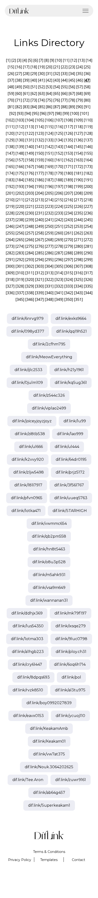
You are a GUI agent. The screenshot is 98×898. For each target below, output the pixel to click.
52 (41, 86)
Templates (49, 860)
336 (10, 292)
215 (59, 199)
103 (20, 120)
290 (88, 253)
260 (59, 233)
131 (29, 140)
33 (64, 73)
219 (10, 206)
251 (59, 226)
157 (20, 160)
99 (66, 113)
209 (88, 193)
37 (11, 80)
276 (39, 246)
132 (39, 140)
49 (18, 86)
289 (78, 253)
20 (49, 67)
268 (49, 239)
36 (87, 73)
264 (10, 239)
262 (78, 233)
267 (39, 239)
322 (49, 279)
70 (11, 100)
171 (68, 166)
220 (20, 206)
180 (68, 173)
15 (11, 67)
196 (49, 186)
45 (72, 80)
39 (26, 80)
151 (49, 153)
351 (78, 299)
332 (59, 286)
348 (49, 299)
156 (10, 160)
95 (35, 113)
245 (88, 219)
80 (87, 100)
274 (20, 246)
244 (78, 219)
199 (78, 186)
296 (59, 259)
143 (59, 146)
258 (39, 233)
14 (89, 60)
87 (56, 106)
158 (29, 160)
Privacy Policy (19, 860)
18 (34, 67)
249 (39, 226)
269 (59, 239)
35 (79, 73)
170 (59, 166)
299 (88, 259)
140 (29, 146)
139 (20, 146)
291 (10, 259)
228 (10, 213)
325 (78, 279)
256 (20, 233)
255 (10, 233)
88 (64, 106)
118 (78, 126)
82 (18, 106)
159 (39, 160)
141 (39, 146)
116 (59, 126)
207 (68, 193)
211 (20, 199)
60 (18, 93)
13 (81, 60)
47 (87, 80)
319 (20, 279)
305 (59, 266)
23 (72, 67)
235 (78, 213)
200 (88, 186)
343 (78, 292)
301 (20, 266)
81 (11, 106)
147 (10, 153)
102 (10, 120)
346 (29, 299)
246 (10, 226)
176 (29, 173)
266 (29, 239)
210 (10, 199)
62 (34, 93)
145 (78, 146)
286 (49, 253)
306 (68, 266)
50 (26, 86)
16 (18, 67)
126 (68, 133)
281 (88, 246)
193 (20, 186)
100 (74, 113)
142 (49, 146)
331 (49, 286)
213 (39, 199)
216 (68, 199)
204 (39, 193)
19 (41, 67)
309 (10, 272)
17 (26, 67)
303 (39, 266)
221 (29, 206)
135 (68, 140)
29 (34, 73)
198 (68, 186)
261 (68, 233)
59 (11, 93)
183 (10, 179)
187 (49, 179)
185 (29, 179)
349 (59, 299)
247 (20, 226)
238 (20, 219)
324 (68, 279)
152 (59, 153)
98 (58, 113)
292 (20, 259)
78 (72, 100)
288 (68, 253)
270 (68, 239)
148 (20, 153)
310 (20, 272)
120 (10, 133)
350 (68, 299)
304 (49, 266)
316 (78, 272)
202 (20, 193)
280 (78, 246)
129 (10, 140)
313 (49, 272)
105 (39, 120)
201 (10, 193)
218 (88, 199)
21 (56, 67)
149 (29, 153)
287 (59, 253)
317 (88, 272)
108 (68, 120)
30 (41, 73)
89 (72, 106)
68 (79, 93)
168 (39, 166)
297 (68, 259)
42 (49, 80)
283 (20, 253)
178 (49, 173)
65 (56, 93)
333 (68, 286)
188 (59, 179)
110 (88, 120)
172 (78, 166)
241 (49, 219)
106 (49, 120)
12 (74, 60)
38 (18, 80)
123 (39, 133)
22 (64, 67)
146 (88, 146)
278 (59, 246)
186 (39, 179)
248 (29, 226)
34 (72, 73)
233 (59, 213)
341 (59, 292)
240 (39, 219)
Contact (78, 860)
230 (29, 213)
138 (10, 146)
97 (51, 113)
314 (59, 272)
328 (20, 286)
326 (88, 279)
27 (18, 73)
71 (18, 100)
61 (26, 93)
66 (64, 93)
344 (88, 292)
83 (26, 106)
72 (26, 100)
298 (78, 259)
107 (59, 120)
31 (49, 73)
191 (88, 179)
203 (29, 193)
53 (49, 86)
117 (68, 126)
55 (64, 86)
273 (10, 246)
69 (87, 93)
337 (20, 292)
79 (79, 100)
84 (34, 106)
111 (10, 126)
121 (20, 133)
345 (20, 299)
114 (39, 126)
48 (11, 86)
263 (88, 233)
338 (29, 292)
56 (72, 86)
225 (68, 206)
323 (59, 279)
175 (20, 173)
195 (39, 186)
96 (43, 113)
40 (34, 80)
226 (78, 206)
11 (66, 60)
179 (59, 173)
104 (29, 120)
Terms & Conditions (49, 852)
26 (11, 73)
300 (10, 266)
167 (29, 166)
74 (41, 100)
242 (59, 219)
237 (10, 219)
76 (56, 100)
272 (88, 239)
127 (78, 133)
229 (20, 213)
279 (68, 246)
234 (68, 213)
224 (59, 206)
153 (68, 153)
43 (56, 80)
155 (88, 153)
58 (87, 86)
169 (49, 166)
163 (78, 160)
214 (49, 199)
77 (64, 100)
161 (59, 160)
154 (78, 153)
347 (39, 299)
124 (49, 133)
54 (56, 86)
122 (29, 133)
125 (59, 133)
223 (49, 206)
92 (12, 113)
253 (78, 226)
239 (29, 219)
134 (59, 140)
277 (49, 246)
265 (20, 239)
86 (49, 106)
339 (39, 292)
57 (79, 86)
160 (49, 160)
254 (88, 226)
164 (88, 160)
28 (26, 73)
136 (78, 140)
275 (29, 246)
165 (10, 166)
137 (88, 140)
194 (29, 186)
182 (88, 173)
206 (59, 193)
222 (39, 206)
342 (68, 292)
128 (88, 133)
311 (29, 272)
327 (10, 286)
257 (29, 233)
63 (41, 93)
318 (10, 279)
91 (87, 106)
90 (79, 106)
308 (88, 266)
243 (68, 219)
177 (39, 173)
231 (39, 213)
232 (49, 213)
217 (78, 199)
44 (64, 80)
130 (20, 140)
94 (28, 113)
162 (68, 160)
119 (88, 126)
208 (78, 193)
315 (68, 272)
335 (88, 286)
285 (39, 253)
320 (29, 279)
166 (20, 166)
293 (29, 259)
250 (49, 226)
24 (79, 67)
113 (29, 126)
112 (20, 126)
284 (29, 253)
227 (88, 206)
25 (87, 67)
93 (20, 113)
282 (10, 253)
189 (68, 179)
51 (34, 86)
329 (29, 286)
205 (49, 193)
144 (68, 146)
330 (39, 286)
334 (78, 286)
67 (72, 93)
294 (39, 259)
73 (34, 100)
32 (56, 73)
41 (41, 80)
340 (49, 292)
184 (20, 179)
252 (68, 226)
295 (49, 259)
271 (78, 239)
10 (58, 60)
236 (88, 213)
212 (29, 199)
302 (29, 266)
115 (49, 126)
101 (84, 113)
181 (78, 173)
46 (79, 80)
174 (10, 173)
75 (49, 100)
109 (78, 120)
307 (78, 266)
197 (59, 186)
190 (78, 179)
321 (39, 279)
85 (41, 106)
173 (88, 166)
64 (49, 93)
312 (39, 272)
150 (39, 153)
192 (10, 186)
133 (49, 140)
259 (49, 233)
